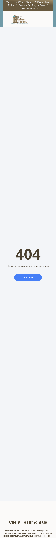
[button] (45, 19)
